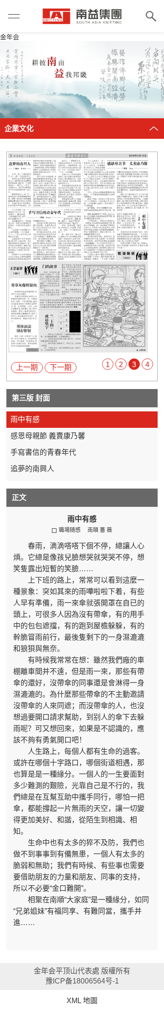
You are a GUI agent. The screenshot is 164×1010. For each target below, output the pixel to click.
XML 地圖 (82, 1001)
